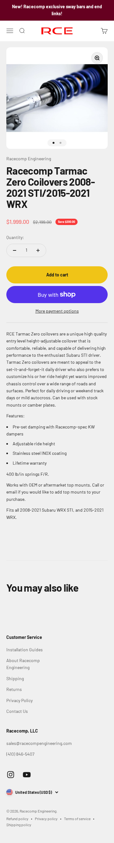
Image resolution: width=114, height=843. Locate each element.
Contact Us (17, 711)
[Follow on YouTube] (26, 774)
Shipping (15, 678)
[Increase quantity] (38, 250)
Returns (14, 689)
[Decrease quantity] (14, 250)
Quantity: (15, 237)
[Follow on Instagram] (10, 774)
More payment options (57, 311)
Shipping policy (18, 824)
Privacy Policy (19, 700)
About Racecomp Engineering (23, 664)
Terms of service (77, 818)
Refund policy (17, 818)
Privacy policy (46, 818)
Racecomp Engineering (28, 158)
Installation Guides (24, 649)
